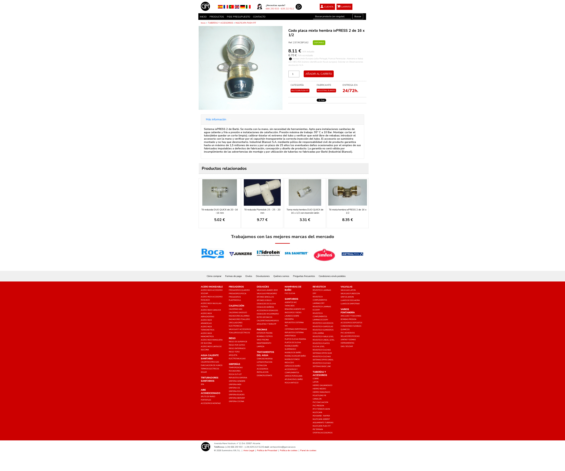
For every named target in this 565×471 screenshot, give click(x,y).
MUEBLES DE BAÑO (293, 352)
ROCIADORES (234, 371)
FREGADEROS (236, 286)
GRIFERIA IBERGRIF (237, 398)
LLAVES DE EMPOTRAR (350, 304)
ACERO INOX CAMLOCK (211, 310)
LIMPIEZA (260, 346)
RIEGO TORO (234, 352)
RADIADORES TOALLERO (239, 319)
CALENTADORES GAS (210, 362)
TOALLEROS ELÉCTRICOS (239, 333)
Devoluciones (263, 276)
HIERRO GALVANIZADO (322, 385)
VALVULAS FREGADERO (267, 293)
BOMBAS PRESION (348, 319)
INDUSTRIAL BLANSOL (326, 90)
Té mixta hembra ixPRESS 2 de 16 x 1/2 (347, 211)
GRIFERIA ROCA (235, 391)
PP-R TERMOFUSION (321, 409)
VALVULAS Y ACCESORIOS (240, 329)
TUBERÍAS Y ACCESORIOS (220, 22)
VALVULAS (346, 286)
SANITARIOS (291, 299)
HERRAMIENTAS (347, 343)
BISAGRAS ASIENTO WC (295, 309)
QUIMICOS (345, 329)
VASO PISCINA (263, 340)
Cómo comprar (214, 276)
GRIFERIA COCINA (236, 401)
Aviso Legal (248, 450)
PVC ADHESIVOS (348, 333)
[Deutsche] (242, 6)
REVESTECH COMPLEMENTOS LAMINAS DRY (320, 300)
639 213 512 (287, 8)
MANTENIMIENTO (264, 343)
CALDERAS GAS (235, 309)
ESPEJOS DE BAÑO (292, 366)
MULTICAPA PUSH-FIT (246, 22)
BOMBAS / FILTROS (264, 336)
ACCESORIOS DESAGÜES (267, 310)
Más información (216, 119)
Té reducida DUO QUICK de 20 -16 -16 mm (219, 211)
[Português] (231, 6)
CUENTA (329, 6)
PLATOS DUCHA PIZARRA (295, 339)
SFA (202, 384)
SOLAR (204, 372)
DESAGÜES (263, 286)
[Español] (220, 6)
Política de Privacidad (267, 450)
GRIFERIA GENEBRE (237, 381)
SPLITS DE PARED (208, 396)
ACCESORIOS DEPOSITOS (351, 323)
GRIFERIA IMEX (235, 384)
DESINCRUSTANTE (264, 375)
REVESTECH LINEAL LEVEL (323, 340)
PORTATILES (206, 400)
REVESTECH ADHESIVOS (323, 323)
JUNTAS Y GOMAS (348, 339)
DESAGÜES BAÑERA (265, 307)
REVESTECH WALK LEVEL (323, 336)
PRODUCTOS (217, 16)
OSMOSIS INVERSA (265, 359)
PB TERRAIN (318, 429)
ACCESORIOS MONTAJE (211, 403)
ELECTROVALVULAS (237, 358)
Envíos (248, 276)
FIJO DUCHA (290, 293)
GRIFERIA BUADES (236, 394)
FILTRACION (262, 365)
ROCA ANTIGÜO (292, 383)
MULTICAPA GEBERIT (321, 419)
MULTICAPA (317, 412)
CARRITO (346, 6)
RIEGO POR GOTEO (237, 345)
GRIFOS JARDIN (347, 297)
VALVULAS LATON (348, 290)
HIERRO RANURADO (321, 392)
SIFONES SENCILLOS (265, 297)
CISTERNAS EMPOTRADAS (296, 329)
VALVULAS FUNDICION (350, 293)
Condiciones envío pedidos (332, 276)
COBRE (316, 378)
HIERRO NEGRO (319, 389)
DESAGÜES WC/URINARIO (268, 314)
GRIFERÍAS (234, 364)
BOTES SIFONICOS (264, 317)
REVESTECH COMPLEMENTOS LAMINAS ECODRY (320, 316)
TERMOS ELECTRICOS (210, 369)
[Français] (225, 6)
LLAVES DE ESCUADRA (350, 300)
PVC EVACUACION (320, 402)
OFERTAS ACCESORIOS (322, 433)
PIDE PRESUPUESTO (238, 16)
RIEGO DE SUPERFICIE (238, 341)
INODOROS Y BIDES (293, 312)
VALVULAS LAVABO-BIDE (267, 290)
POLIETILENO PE (319, 395)
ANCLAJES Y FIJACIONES (351, 316)
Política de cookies (289, 450)
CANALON (317, 399)
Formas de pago (233, 276)
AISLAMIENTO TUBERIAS (323, 422)
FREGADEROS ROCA (237, 293)
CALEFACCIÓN (236, 305)
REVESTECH (319, 286)
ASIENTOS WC (291, 302)
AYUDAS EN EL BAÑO (294, 379)
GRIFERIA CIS (234, 388)
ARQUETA (233, 355)
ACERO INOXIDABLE (212, 286)
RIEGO (232, 338)
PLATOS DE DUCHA (293, 342)
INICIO (203, 16)
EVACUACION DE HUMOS (211, 365)
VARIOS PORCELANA (293, 376)
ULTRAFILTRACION (264, 362)
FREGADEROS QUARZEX (239, 290)
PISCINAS (262, 329)
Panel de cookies (308, 450)
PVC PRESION (318, 405)
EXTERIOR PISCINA (264, 333)
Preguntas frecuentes (304, 276)
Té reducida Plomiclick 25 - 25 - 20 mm (262, 211)
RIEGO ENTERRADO (237, 348)
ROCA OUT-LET (235, 374)
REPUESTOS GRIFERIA (238, 378)
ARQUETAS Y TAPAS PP (266, 324)
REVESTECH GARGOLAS (323, 326)
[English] (237, 6)
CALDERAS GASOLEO (238, 312)
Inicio (203, 22)
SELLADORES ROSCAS (350, 336)
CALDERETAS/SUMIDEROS (268, 320)
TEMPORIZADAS (235, 367)
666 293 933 (272, 8)
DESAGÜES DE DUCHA (266, 304)
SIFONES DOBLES (264, 300)
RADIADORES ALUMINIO (239, 316)
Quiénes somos (281, 276)
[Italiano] (248, 6)
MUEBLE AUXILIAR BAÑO (295, 356)
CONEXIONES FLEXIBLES (351, 326)
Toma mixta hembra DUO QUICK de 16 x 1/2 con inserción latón (305, 211)
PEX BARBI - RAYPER (321, 416)
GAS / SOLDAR (347, 346)
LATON (315, 382)
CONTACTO (259, 16)
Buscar (357, 16)
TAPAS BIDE (290, 306)
